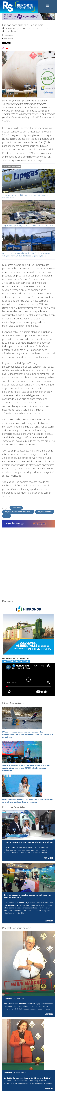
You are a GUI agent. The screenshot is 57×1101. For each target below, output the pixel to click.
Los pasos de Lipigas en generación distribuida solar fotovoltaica (27, 225)
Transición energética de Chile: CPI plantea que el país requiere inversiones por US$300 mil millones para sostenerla (26, 768)
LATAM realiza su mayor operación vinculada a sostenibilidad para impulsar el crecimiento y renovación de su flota (27, 734)
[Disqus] (28, 562)
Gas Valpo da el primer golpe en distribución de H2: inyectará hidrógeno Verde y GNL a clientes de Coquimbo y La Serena (26, 254)
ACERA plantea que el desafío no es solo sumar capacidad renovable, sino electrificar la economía (27, 800)
